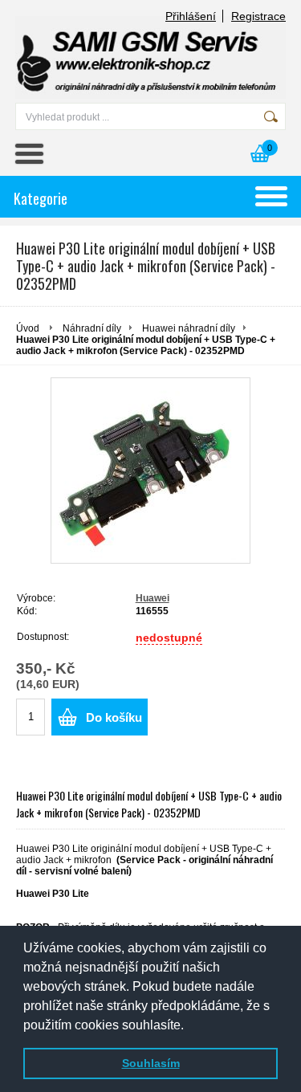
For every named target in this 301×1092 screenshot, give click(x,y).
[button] (189, 1026)
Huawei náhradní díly (188, 328)
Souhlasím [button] (151, 1063)
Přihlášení (190, 16)
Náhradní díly (92, 328)
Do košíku (114, 717)
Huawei (152, 598)
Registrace (258, 16)
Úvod (27, 328)
